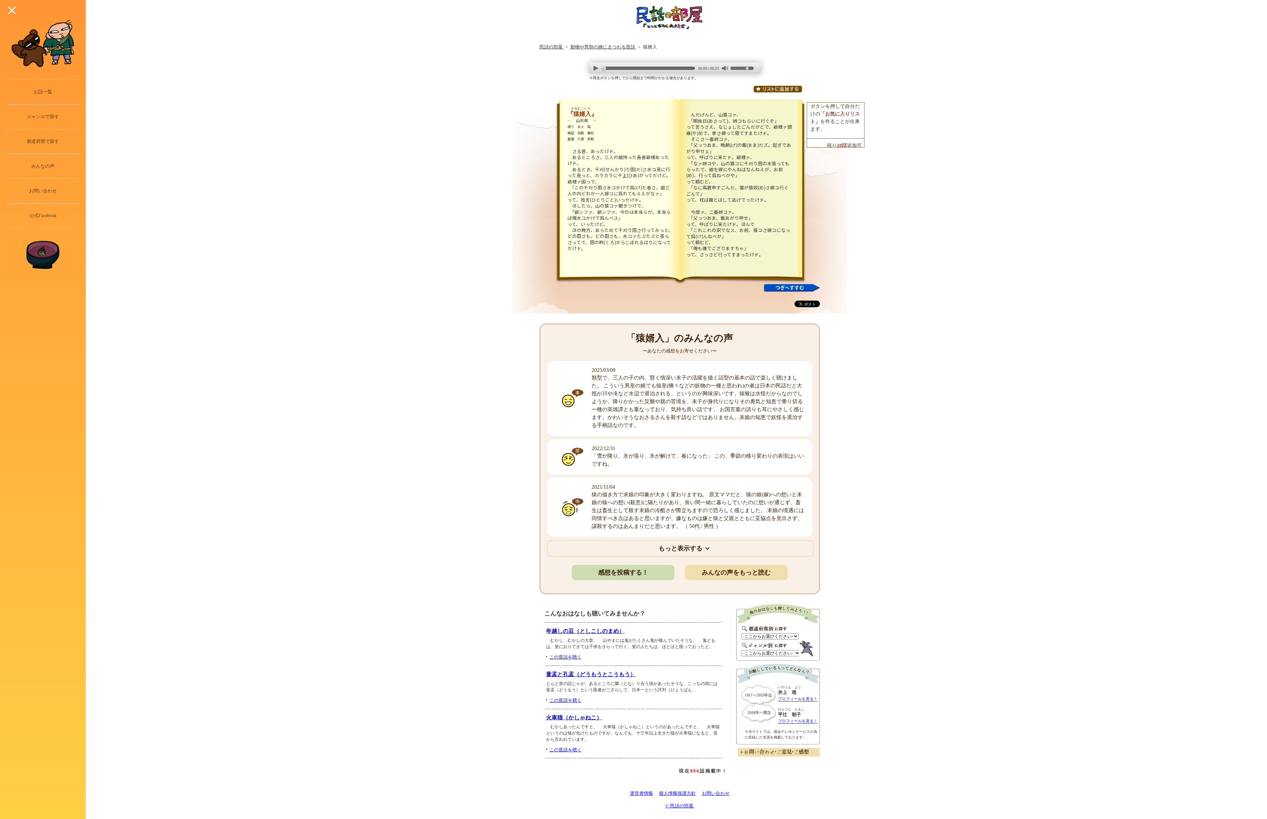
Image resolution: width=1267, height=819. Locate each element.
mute (725, 68)
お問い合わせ (43, 190)
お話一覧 (43, 91)
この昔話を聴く (565, 657)
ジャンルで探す (43, 116)
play (595, 68)
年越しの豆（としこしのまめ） (585, 631)
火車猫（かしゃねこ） (574, 717)
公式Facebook (42, 215)
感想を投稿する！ (623, 572)
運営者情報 (641, 793)
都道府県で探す (43, 141)
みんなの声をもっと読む (736, 572)
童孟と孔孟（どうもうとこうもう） (591, 674)
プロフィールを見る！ (798, 699)
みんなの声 (42, 166)
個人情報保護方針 (677, 793)
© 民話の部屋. (680, 805)
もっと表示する (680, 548)
